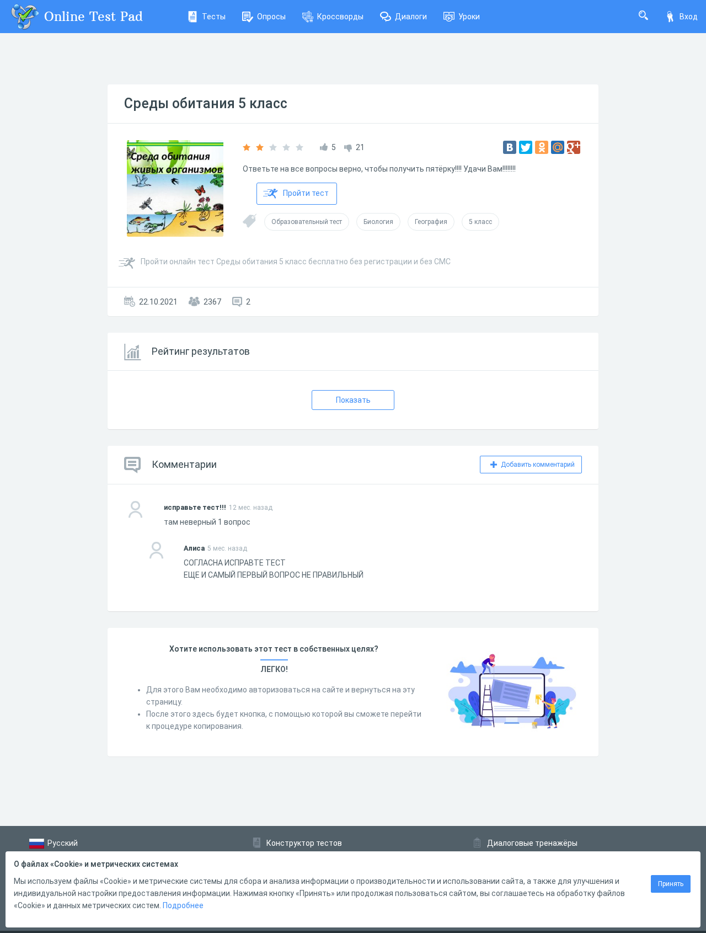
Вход (689, 16)
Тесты (214, 16)
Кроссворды (340, 16)
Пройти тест (306, 193)
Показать (353, 400)
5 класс (480, 222)
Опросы (271, 16)
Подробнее (183, 905)
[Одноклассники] (541, 147)
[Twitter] (525, 147)
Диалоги (411, 16)
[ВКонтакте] (509, 147)
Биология (378, 222)
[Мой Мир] (557, 147)
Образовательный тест (306, 222)
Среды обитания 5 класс (205, 103)
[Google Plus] (573, 147)
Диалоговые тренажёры (532, 843)
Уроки (469, 16)
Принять (670, 884)
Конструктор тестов (304, 843)
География (431, 222)
